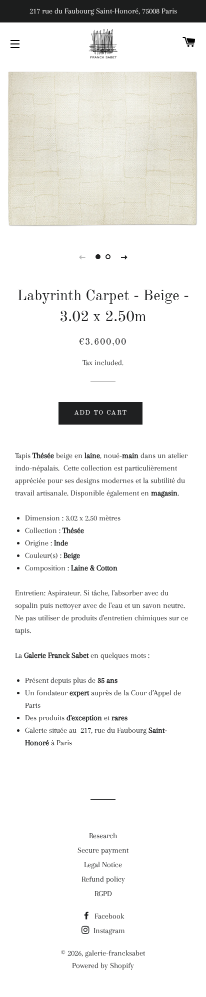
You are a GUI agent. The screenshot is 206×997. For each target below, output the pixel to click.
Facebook (108, 916)
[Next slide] (124, 257)
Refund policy (103, 879)
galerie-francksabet (115, 953)
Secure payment (103, 850)
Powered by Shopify (103, 965)
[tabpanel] (103, 147)
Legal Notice (103, 864)
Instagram (108, 930)
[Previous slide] (82, 257)
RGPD (103, 893)
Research (103, 835)
